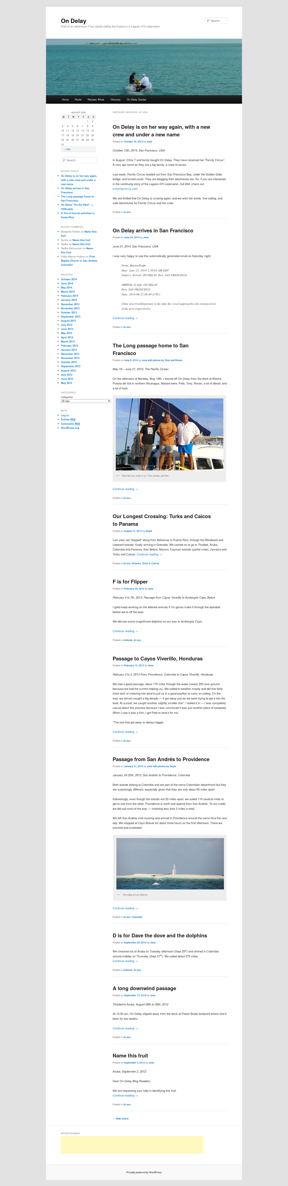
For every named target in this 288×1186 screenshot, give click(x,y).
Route (78, 99)
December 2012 (70, 354)
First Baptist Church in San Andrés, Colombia (79, 261)
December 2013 (70, 304)
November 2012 (70, 358)
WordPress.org (70, 428)
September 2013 (70, 316)
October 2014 (69, 279)
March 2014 (68, 291)
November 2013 (70, 308)
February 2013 (69, 345)
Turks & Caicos (150, 563)
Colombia (137, 917)
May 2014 (66, 287)
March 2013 (68, 341)
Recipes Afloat (96, 99)
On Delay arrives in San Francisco (153, 230)
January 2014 (69, 300)
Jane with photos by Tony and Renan (162, 360)
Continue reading (125, 318)
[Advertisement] (132, 1145)
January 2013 (69, 350)
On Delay (73, 20)
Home (65, 99)
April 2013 (67, 337)
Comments (70, 423)
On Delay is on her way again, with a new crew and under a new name (79, 180)
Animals (127, 640)
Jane (149, 141)
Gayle (149, 531)
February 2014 (69, 296)
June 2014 (67, 283)
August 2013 (68, 320)
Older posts (121, 1118)
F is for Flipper (130, 581)
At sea (126, 212)
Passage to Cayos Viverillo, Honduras (158, 658)
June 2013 (67, 329)
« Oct (68, 149)
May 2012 (66, 383)
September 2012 (70, 366)
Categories (67, 397)
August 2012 (68, 370)
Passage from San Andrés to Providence (161, 759)
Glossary (115, 99)
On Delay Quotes (136, 99)
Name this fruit (130, 1055)
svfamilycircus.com (125, 188)
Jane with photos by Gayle (161, 766)
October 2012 (69, 362)
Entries (68, 419)
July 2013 (66, 325)
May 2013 (66, 333)
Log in (65, 415)
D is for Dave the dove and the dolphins (160, 935)
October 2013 (69, 312)
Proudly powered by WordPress (144, 1172)
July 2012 (66, 374)
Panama (136, 563)
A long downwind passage (144, 988)
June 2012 (67, 379)
